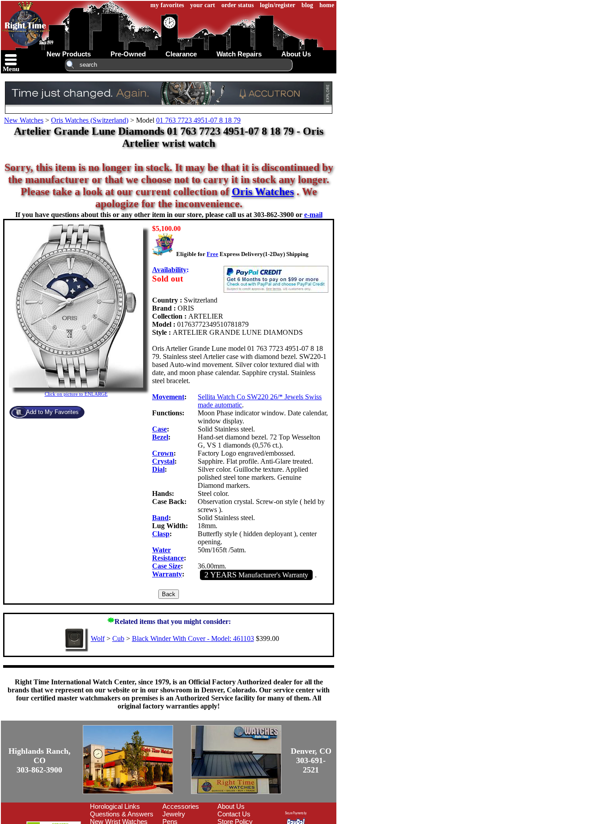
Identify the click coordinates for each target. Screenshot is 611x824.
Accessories (180, 806)
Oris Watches (263, 191)
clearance (181, 54)
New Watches (23, 120)
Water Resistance (168, 554)
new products (69, 54)
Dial (158, 469)
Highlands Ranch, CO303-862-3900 (39, 760)
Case (159, 429)
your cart (202, 5)
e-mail (313, 214)
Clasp (161, 534)
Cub (118, 638)
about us (296, 54)
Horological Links (115, 806)
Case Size (166, 566)
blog (307, 5)
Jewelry (173, 814)
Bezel (160, 437)
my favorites (167, 5)
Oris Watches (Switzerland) (89, 120)
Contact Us (233, 814)
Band (160, 517)
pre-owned (128, 54)
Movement (168, 397)
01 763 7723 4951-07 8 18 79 (198, 120)
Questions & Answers (121, 814)
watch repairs (239, 54)
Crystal (163, 461)
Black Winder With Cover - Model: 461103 (193, 638)
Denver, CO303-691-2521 (311, 760)
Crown (163, 453)
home (326, 5)
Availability (169, 269)
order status (237, 5)
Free (212, 254)
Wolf (98, 638)
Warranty (167, 574)
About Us (231, 806)
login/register (277, 5)
